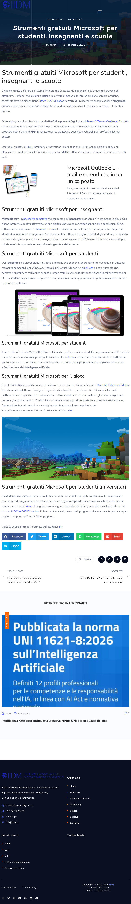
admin (8, 713)
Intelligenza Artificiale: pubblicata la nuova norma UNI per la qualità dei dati (54, 721)
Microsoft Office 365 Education (20, 511)
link (70, 410)
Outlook (123, 121)
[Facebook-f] (3, 898)
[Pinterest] (31, 898)
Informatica (24, 713)
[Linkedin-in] (14, 898)
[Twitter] (8, 898)
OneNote (111, 121)
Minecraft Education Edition (113, 385)
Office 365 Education (51, 101)
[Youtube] (20, 898)
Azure (71, 357)
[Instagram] (25, 898)
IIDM (30, 147)
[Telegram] (36, 898)
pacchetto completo (35, 219)
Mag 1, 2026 (7, 621)
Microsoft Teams (95, 121)
